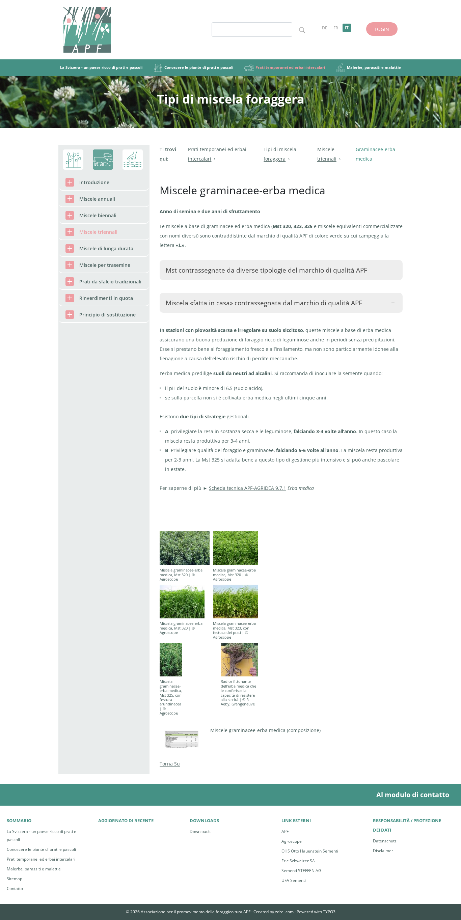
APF (285, 831)
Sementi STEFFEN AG (301, 870)
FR (335, 28)
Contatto (15, 888)
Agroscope (291, 841)
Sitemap (14, 879)
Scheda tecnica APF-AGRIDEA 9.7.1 (247, 488)
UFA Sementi (293, 880)
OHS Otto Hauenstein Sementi (309, 851)
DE (324, 28)
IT (347, 28)
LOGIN (382, 29)
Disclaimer (383, 851)
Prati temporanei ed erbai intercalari (41, 859)
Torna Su (170, 763)
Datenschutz (385, 841)
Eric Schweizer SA (298, 861)
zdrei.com (284, 912)
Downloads (200, 831)
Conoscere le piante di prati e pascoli (41, 849)
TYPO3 (329, 912)
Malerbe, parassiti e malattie (34, 869)
